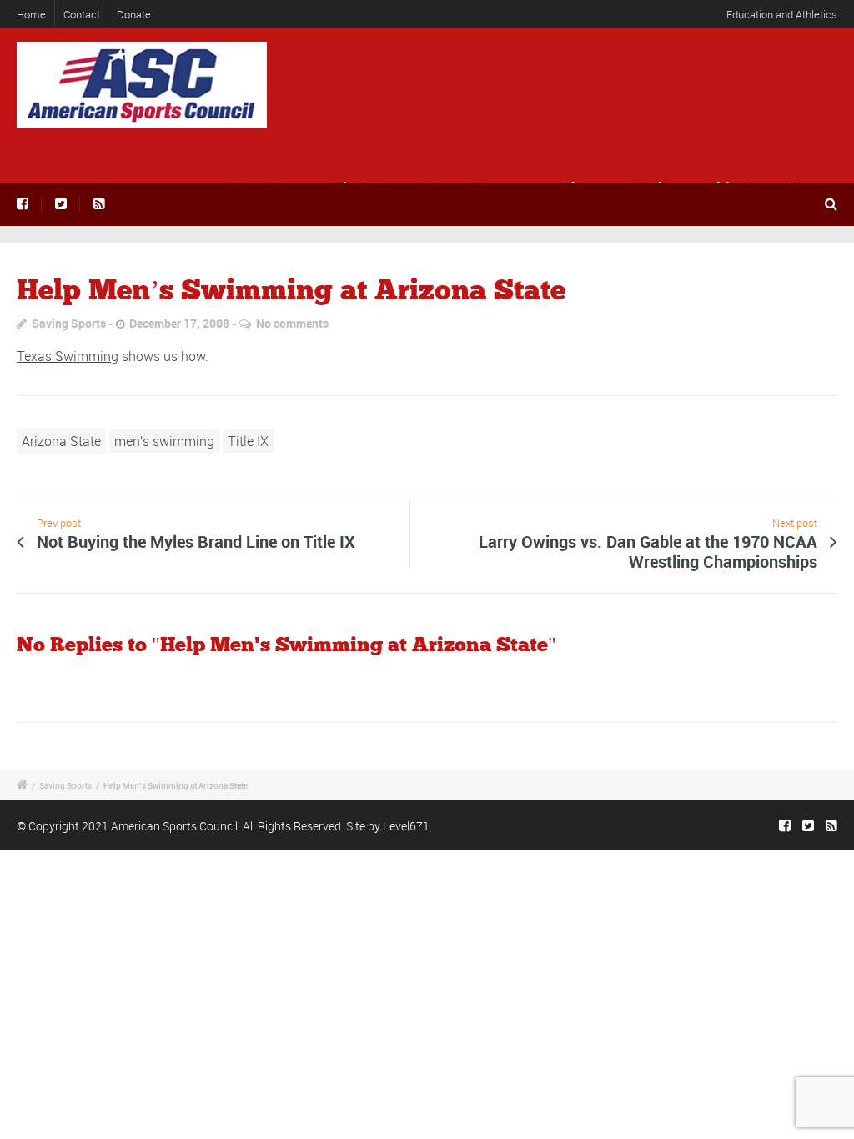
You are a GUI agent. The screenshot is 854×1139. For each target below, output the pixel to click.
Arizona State (61, 441)
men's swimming (164, 441)
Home (31, 14)
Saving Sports (69, 323)
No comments (292, 323)
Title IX (248, 441)
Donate (134, 14)
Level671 (406, 826)
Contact (81, 14)
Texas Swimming (67, 356)
